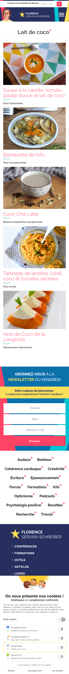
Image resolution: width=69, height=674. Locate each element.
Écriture (17, 478)
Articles (21, 566)
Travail (47, 514)
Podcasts (47, 496)
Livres (19, 573)
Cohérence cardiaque (23, 469)
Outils (19, 560)
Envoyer (34, 441)
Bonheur (44, 460)
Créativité (56, 469)
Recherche (25, 514)
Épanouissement (45, 478)
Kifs (56, 487)
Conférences (25, 546)
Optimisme (23, 496)
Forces (15, 487)
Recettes (55, 505)
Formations (36, 487)
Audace (23, 460)
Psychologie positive (23, 505)
